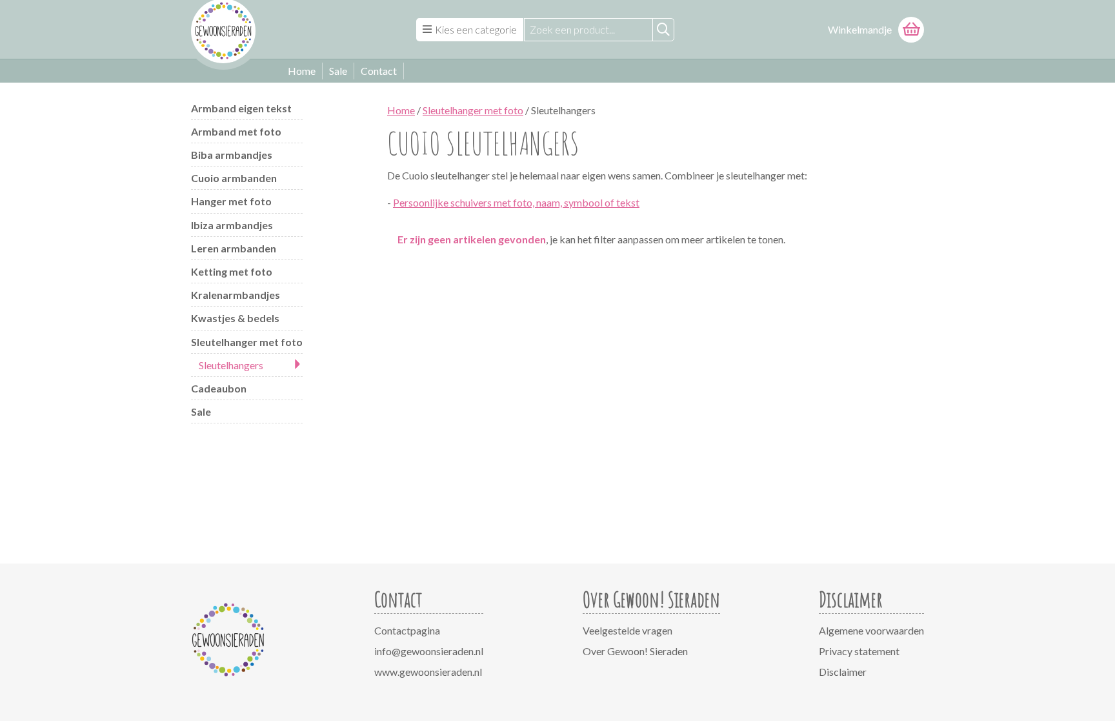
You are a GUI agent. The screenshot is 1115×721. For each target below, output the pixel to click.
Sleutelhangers (231, 365)
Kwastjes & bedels (235, 318)
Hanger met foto (231, 201)
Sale (338, 71)
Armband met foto (236, 131)
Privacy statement (859, 651)
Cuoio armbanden (234, 178)
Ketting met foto (231, 271)
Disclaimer (843, 671)
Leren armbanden (233, 248)
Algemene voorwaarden (871, 630)
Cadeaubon (218, 388)
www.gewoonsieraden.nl (428, 671)
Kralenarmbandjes (235, 295)
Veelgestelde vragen (627, 630)
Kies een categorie (476, 29)
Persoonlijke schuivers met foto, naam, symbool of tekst (516, 202)
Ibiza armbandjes (232, 225)
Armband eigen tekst (241, 108)
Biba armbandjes (231, 154)
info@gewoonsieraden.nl (428, 651)
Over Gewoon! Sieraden (635, 651)
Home (302, 71)
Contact (379, 71)
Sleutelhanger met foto (247, 342)
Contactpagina (407, 630)
